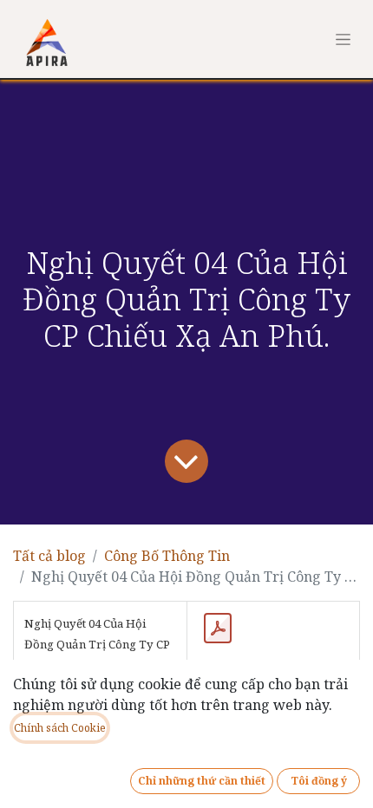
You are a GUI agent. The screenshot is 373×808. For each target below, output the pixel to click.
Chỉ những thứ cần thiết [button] (201, 780)
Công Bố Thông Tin (167, 555)
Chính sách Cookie (60, 727)
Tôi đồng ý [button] (319, 780)
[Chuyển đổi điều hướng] (343, 39)
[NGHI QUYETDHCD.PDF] (217, 628)
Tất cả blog (49, 555)
